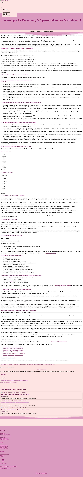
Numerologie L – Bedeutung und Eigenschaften (13, 355)
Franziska (44, 369)
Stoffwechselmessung (6, 12)
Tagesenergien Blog (4, 448)
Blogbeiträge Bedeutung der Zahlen (63, 285)
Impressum (2, 468)
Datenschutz (7, 468)
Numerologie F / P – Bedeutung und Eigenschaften (14, 353)
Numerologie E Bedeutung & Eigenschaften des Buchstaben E (15, 409)
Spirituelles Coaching (4, 439)
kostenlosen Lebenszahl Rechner (59, 341)
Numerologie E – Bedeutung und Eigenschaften (13, 346)
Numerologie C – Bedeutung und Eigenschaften (13, 350)
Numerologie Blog (3, 445)
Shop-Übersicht (5, 9)
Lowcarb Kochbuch (6, 10)
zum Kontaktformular (4, 454)
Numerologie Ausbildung (5, 435)
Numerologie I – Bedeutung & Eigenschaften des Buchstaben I (15, 394)
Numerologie (3, 374)
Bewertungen (5, 14)
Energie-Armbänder (6, 15)
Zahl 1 (14, 143)
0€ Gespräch (5, 13)
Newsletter (2, 455)
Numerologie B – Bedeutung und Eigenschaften (13, 348)
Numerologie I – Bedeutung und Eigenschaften (13, 351)
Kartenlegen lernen (4, 438)
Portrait (10, 277)
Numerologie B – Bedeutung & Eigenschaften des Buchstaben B (15, 402)
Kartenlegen (2, 437)
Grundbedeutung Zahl (51, 253)
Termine (1, 456)
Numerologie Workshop (5, 434)
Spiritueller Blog (3, 447)
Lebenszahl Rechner (4, 446)
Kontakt (2, 451)
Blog (3, 2)
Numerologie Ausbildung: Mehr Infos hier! (8, 382)
